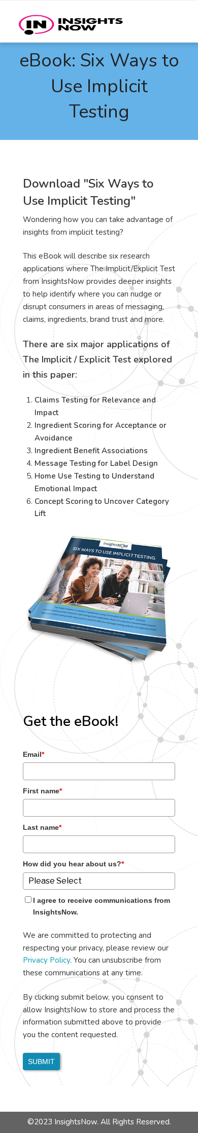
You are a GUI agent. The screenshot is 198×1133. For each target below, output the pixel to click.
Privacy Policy (46, 960)
